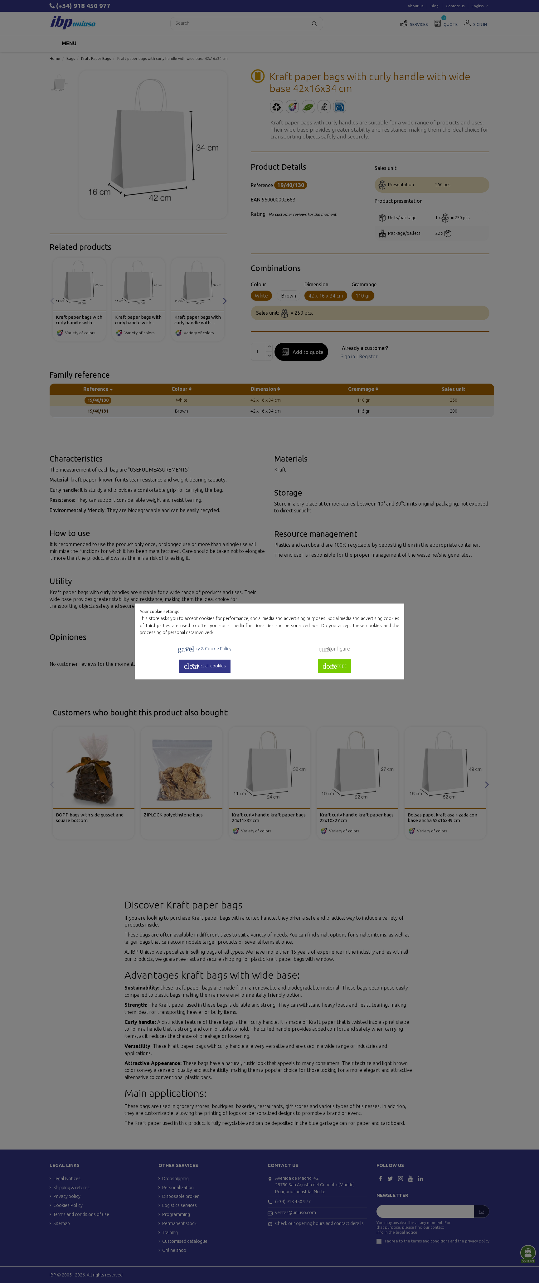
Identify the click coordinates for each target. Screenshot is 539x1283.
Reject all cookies (205, 666)
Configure (334, 649)
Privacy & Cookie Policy (204, 649)
